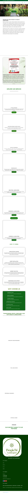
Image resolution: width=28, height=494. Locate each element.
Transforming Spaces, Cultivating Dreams (14, 7)
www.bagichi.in (6, 492)
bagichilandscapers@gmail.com (7, 478)
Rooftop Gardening (14, 147)
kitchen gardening (14, 107)
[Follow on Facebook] (3, 481)
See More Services (14, 218)
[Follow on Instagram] (4, 481)
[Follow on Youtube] (6, 481)
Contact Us (14, 11)
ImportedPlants (14, 168)
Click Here (14, 112)
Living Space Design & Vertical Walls (14, 126)
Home (3, 462)
